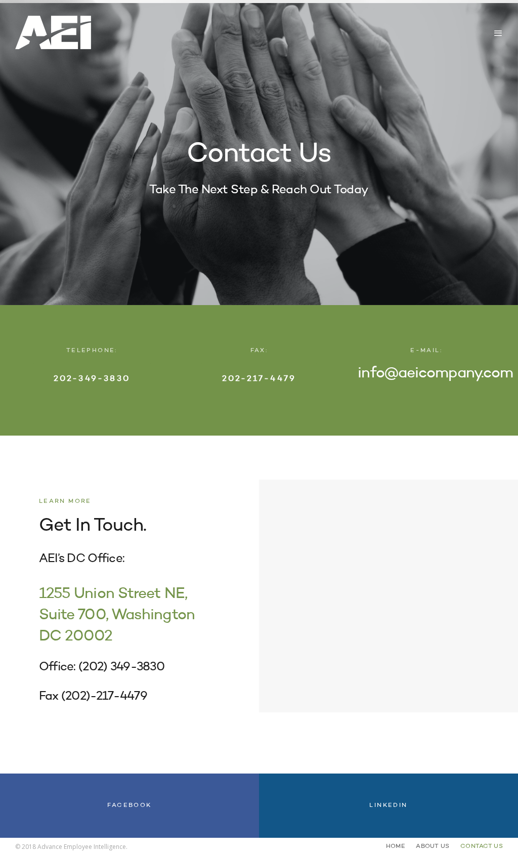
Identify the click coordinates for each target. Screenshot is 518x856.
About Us (432, 846)
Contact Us (481, 846)
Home (395, 846)
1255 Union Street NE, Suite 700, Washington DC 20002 (117, 615)
